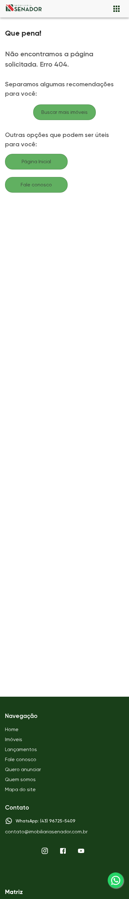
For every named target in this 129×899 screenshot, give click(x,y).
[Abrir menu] (116, 9)
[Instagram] (44, 850)
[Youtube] (81, 850)
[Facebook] (62, 850)
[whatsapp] (115, 880)
